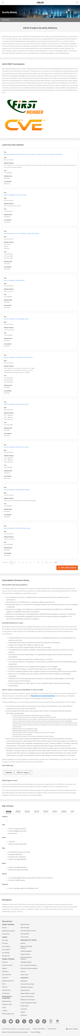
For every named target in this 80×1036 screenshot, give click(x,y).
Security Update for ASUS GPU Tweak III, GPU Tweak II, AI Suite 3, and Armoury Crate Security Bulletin (33, 154)
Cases (4, 1007)
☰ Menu (6, 20)
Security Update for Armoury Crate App (15, 195)
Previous (5, 562)
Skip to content (2, 6)
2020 (63, 811)
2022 (45, 811)
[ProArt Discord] (57, 1021)
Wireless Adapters (26, 951)
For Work (5, 943)
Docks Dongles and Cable (28, 1003)
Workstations (6, 990)
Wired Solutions (25, 954)
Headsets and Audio (27, 987)
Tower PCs (5, 978)
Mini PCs (5, 987)
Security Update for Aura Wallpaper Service (16, 319)
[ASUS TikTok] (44, 1021)
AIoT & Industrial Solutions (29, 965)
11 (50, 562)
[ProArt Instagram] (51, 1021)
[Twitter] (24, 1021)
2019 (73, 811)
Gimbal (23, 1012)
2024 (27, 811)
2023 (36, 811)
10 (46, 562)
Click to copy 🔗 (23, 772)
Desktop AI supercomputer (29, 968)
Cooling (4, 1011)
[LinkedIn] (31, 1021)
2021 (54, 811)
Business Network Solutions (26, 958)
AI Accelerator (25, 934)
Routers (23, 943)
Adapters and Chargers (28, 999)
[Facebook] (17, 1021)
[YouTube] (11, 1021)
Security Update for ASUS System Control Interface (18, 357)
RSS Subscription (68, 568)
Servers (23, 971)
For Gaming (5, 953)
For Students (6, 949)
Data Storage (25, 927)
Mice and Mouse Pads (27, 984)
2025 (18, 811)
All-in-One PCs (6, 974)
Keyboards (24, 981)
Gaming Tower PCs (8, 981)
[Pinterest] (37, 1021)
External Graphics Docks (28, 931)
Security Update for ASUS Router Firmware (16, 404)
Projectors (5, 971)
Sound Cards (25, 937)
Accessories (5, 934)
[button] (3, 2)
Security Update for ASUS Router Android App (17, 528)
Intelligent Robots (26, 962)
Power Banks (25, 1006)
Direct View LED (7, 965)
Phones (4, 928)
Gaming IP (24, 1015)
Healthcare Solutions (8, 931)
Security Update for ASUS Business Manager (16, 489)
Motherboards (6, 1001)
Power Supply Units (8, 1014)
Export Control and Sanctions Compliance (15, 1032)
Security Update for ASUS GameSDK (14, 280)
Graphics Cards (7, 1004)
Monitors (5, 962)
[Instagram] (4, 1021)
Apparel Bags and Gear (28, 993)
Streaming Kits (25, 990)
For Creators (6, 946)
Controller (24, 1009)
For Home (5, 940)
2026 (8, 811)
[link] (40, 2)
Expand (9, 772)
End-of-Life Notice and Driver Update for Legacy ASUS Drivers (21, 233)
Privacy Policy (52, 1029)
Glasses (4, 968)
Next (55, 562)
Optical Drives (25, 924)
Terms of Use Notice (39, 1029)
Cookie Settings (36, 1032)
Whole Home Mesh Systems (26, 947)
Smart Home (24, 974)
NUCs (4, 984)
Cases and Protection (27, 996)
